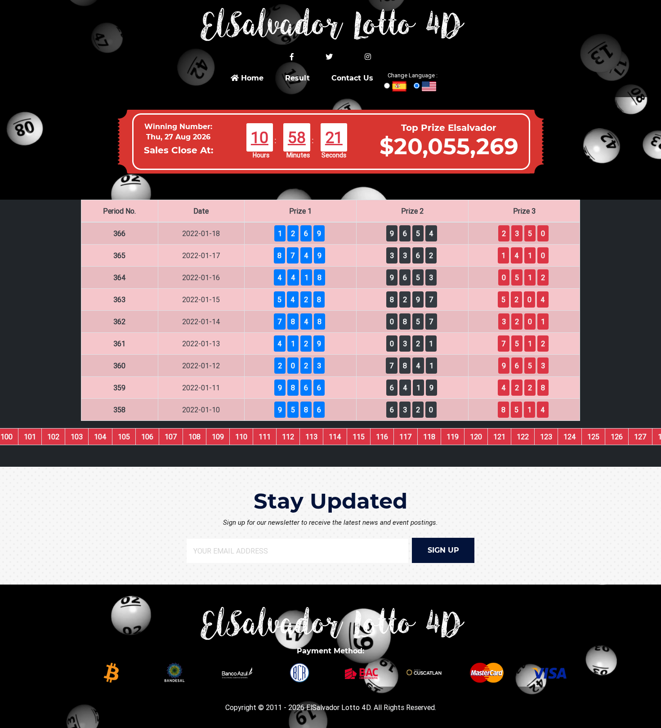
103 (77, 436)
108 (194, 436)
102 (53, 436)
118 (429, 436)
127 (640, 436)
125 (593, 436)
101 (30, 436)
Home (251, 78)
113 (311, 436)
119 (453, 436)
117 (405, 436)
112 (288, 436)
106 (147, 436)
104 (100, 436)
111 (265, 436)
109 (218, 436)
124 (569, 436)
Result (297, 78)
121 (499, 436)
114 (335, 436)
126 (617, 436)
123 (546, 436)
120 (476, 436)
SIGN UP (443, 550)
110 (241, 436)
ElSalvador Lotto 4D (338, 707)
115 (359, 436)
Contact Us (352, 78)
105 (124, 436)
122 (523, 436)
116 (382, 436)
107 (171, 436)
